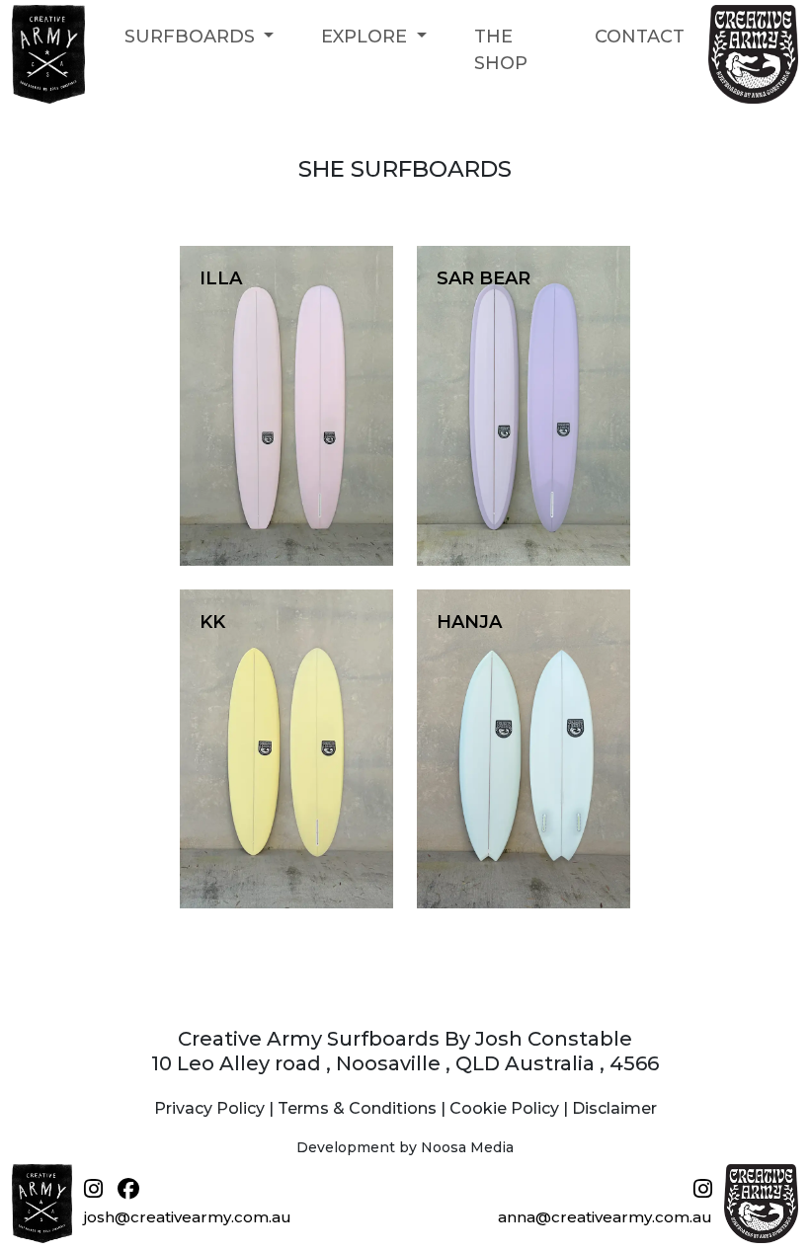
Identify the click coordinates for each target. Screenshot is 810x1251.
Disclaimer (614, 1108)
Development (345, 1147)
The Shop (500, 50)
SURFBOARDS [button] (192, 36)
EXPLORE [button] (366, 36)
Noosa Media (467, 1147)
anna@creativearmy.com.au (605, 1217)
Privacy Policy (209, 1108)
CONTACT (640, 36)
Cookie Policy (504, 1108)
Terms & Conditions (357, 1108)
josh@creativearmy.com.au (187, 1217)
